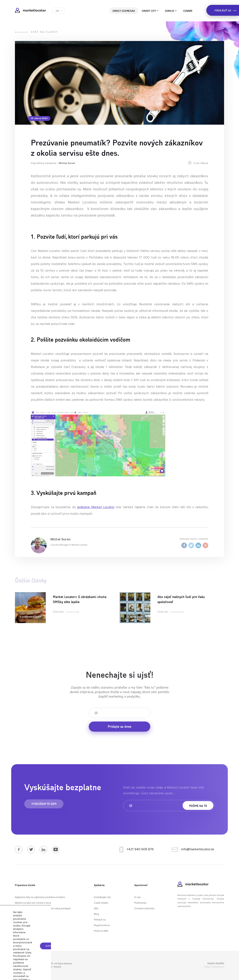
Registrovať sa (102, 925)
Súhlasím (51, 946)
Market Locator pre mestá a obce (33, 903)
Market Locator (30, 10)
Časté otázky (101, 903)
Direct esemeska (124, 11)
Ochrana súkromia (144, 908)
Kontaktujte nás (102, 897)
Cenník (187, 11)
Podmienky (140, 903)
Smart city (149, 11)
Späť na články (44, 32)
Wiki (96, 908)
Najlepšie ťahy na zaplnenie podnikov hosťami (40, 897)
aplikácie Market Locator (95, 507)
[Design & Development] (191, 963)
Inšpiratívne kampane (43, 163)
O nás (137, 897)
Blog (96, 914)
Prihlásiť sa (99, 920)
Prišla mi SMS (101, 931)
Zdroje (169, 11)
